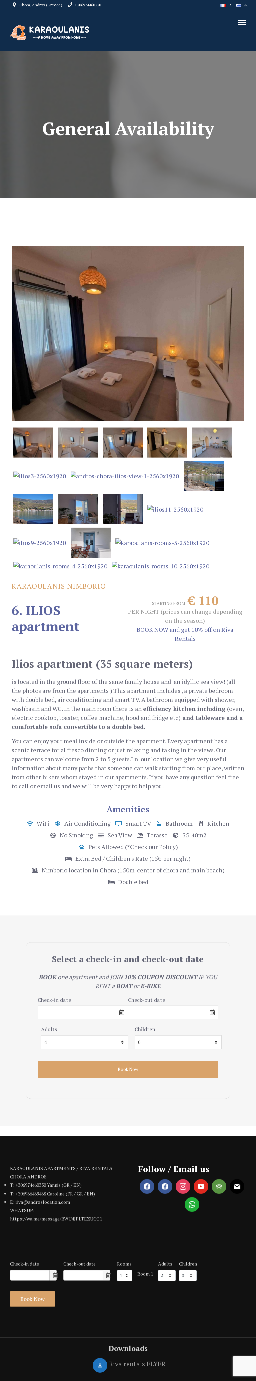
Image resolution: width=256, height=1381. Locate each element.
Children (145, 1029)
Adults (49, 1029)
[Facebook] (147, 1186)
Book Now (32, 1299)
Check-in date (54, 1000)
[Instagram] (183, 1186)
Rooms (124, 1264)
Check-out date (146, 1000)
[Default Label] (165, 1186)
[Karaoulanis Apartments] (51, 32)
